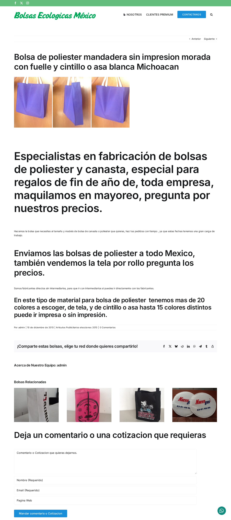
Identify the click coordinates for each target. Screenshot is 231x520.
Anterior (196, 38)
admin (21, 327)
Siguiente (209, 38)
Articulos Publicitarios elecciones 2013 (76, 327)
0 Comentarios (108, 327)
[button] (211, 14)
